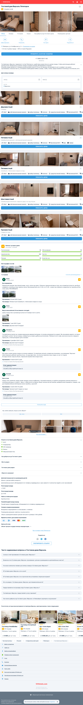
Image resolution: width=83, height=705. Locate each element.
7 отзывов (20, 33)
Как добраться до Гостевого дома (44, 33)
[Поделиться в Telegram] (41, 539)
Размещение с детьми (64, 33)
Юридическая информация (7, 701)
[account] (77, 2)
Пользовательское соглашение (8, 700)
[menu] (81, 2)
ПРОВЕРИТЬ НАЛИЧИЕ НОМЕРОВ (41, 54)
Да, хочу (22, 414)
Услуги (28, 33)
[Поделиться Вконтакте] (45, 539)
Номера (11, 33)
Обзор (3, 33)
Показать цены (41, 116)
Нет (61, 414)
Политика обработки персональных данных (11, 703)
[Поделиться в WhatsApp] (38, 539)
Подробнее (52, 701)
